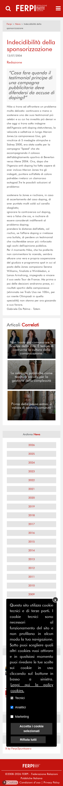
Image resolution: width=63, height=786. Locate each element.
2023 (31, 471)
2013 (31, 559)
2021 (31, 489)
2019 (31, 506)
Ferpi (9, 24)
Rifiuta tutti (28, 739)
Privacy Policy (51, 782)
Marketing (22, 716)
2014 (31, 550)
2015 (31, 541)
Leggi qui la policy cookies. (31, 687)
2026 (31, 445)
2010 (31, 585)
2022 (31, 480)
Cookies (10, 782)
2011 (31, 576)
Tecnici (20, 698)
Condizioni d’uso (29, 782)
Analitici (20, 707)
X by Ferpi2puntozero (18, 748)
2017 (31, 524)
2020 (31, 497)
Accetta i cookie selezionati (32, 729)
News (17, 24)
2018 (31, 515)
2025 (31, 453)
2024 (31, 462)
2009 (31, 594)
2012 (31, 568)
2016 (31, 532)
